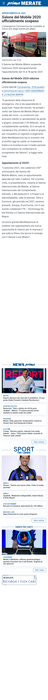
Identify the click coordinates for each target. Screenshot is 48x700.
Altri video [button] (39, 570)
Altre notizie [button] (39, 442)
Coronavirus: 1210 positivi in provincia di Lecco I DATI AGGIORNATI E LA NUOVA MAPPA (23, 91)
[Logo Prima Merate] (24, 3)
